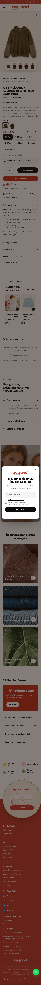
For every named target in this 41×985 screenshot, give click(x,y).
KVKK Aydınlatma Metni (16, 500)
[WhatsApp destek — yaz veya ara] (36, 972)
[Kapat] (35, 470)
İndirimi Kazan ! (20, 510)
